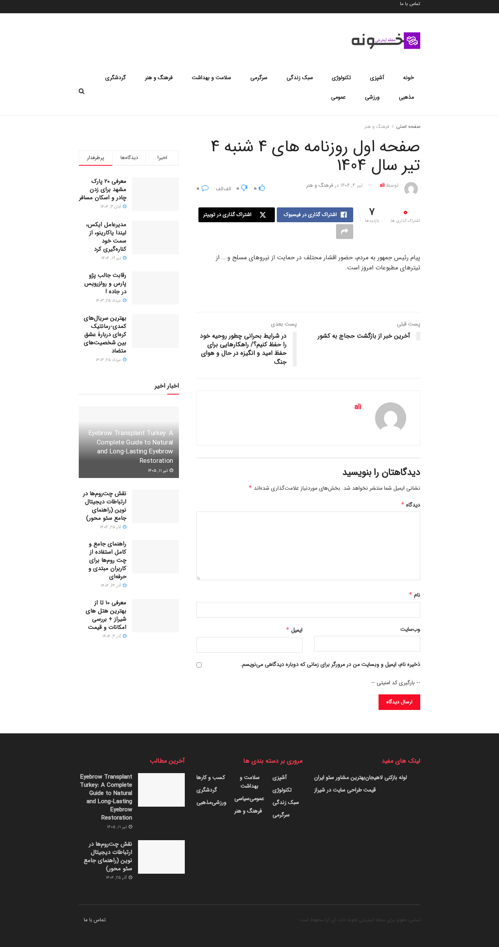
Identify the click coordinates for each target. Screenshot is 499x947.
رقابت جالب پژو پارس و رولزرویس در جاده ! (105, 283)
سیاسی (242, 798)
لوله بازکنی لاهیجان (386, 777)
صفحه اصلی (408, 126)
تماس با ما (95, 920)
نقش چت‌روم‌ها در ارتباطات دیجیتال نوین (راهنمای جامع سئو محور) (104, 506)
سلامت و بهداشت (211, 77)
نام (414, 595)
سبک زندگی (300, 77)
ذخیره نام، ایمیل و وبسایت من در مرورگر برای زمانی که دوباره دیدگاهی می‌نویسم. (330, 664)
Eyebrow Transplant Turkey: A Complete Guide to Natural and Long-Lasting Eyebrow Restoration (130, 447)
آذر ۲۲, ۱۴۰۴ (111, 585)
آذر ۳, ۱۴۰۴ (112, 636)
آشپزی (377, 77)
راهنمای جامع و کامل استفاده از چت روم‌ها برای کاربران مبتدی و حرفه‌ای (107, 560)
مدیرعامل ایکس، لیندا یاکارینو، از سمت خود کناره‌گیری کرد (106, 237)
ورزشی (372, 97)
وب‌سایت (410, 629)
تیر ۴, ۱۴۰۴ (351, 185)
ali (382, 185)
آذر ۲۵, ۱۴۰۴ (111, 527)
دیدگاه (410, 505)
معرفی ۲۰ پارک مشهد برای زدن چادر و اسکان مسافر (102, 189)
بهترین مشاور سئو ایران (339, 777)
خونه (408, 77)
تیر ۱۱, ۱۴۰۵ (158, 470)
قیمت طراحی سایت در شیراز (345, 790)
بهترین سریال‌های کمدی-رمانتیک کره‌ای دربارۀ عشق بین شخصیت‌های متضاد (105, 334)
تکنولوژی (341, 77)
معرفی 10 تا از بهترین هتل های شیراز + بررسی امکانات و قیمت (106, 615)
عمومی (338, 97)
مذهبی (406, 97)
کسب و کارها (210, 777)
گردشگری (115, 77)
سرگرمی (258, 77)
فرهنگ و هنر (159, 77)
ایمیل (294, 630)
